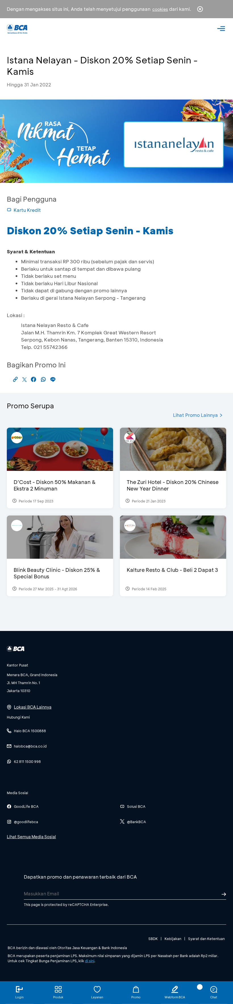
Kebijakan (173, 938)
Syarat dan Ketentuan (206, 938)
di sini (89, 961)
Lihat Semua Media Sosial (31, 836)
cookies (160, 9)
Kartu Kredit (27, 210)
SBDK (153, 938)
